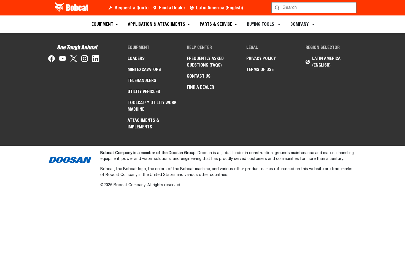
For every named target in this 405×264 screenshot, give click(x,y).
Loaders (136, 58)
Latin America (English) (219, 7)
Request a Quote (131, 7)
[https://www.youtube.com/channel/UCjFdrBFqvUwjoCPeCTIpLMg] (62, 59)
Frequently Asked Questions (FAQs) (205, 62)
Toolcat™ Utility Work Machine (152, 106)
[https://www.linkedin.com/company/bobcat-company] (95, 59)
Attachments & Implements (143, 124)
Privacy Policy (261, 58)
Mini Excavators (144, 69)
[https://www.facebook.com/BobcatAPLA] (51, 59)
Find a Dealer (172, 7)
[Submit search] (352, 8)
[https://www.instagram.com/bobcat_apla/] (84, 59)
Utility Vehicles (144, 91)
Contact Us (198, 76)
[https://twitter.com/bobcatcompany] (73, 59)
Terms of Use (260, 69)
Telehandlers (142, 80)
